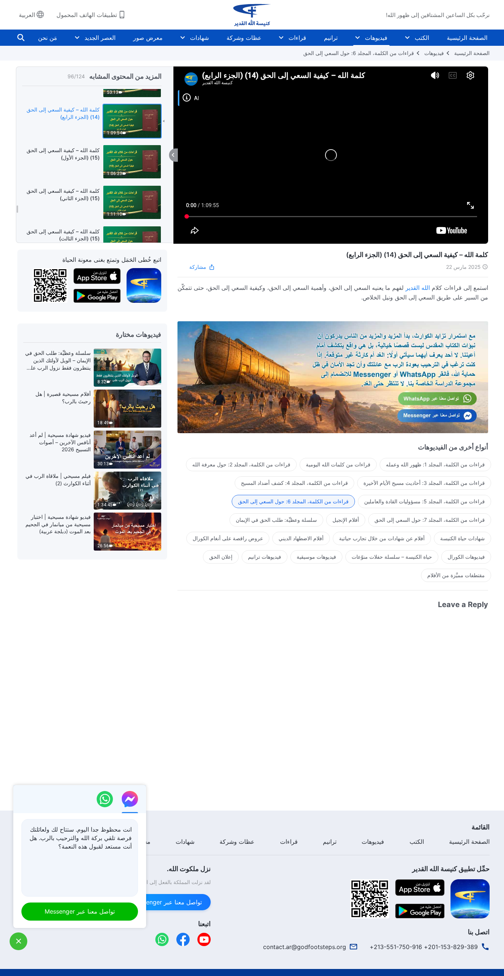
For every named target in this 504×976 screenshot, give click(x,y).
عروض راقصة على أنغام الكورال (228, 538)
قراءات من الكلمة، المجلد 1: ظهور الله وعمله (435, 464)
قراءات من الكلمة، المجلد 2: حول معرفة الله (241, 464)
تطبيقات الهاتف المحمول (86, 14)
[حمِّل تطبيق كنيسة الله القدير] (470, 898)
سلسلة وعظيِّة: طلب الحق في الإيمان (276, 520)
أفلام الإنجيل (345, 520)
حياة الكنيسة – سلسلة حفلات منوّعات (392, 557)
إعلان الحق (220, 557)
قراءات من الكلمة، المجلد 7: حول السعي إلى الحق (429, 520)
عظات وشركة (244, 37)
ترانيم (331, 37)
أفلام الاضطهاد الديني (301, 538)
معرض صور (148, 37)
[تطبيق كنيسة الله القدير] (144, 285)
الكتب (422, 37)
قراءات (297, 37)
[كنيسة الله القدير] (252, 15)
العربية (27, 14)
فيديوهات (376, 37)
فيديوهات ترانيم (264, 557)
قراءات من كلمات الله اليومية (338, 464)
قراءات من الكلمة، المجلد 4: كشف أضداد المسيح (294, 483)
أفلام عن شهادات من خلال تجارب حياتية (382, 538)
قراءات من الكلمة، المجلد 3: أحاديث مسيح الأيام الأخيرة (424, 483)
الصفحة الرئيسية (467, 37)
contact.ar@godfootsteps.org (304, 947)
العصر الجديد (99, 37)
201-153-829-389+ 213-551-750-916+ (424, 947)
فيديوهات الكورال (466, 557)
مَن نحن (47, 37)
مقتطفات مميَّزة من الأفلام (456, 575)
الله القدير (417, 287)
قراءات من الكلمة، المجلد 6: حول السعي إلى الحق (358, 53)
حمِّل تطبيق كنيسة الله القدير (451, 869)
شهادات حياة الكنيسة (462, 538)
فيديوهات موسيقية (316, 557)
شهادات (199, 37)
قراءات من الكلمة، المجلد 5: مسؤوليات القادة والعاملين (424, 501)
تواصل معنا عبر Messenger (167, 902)
